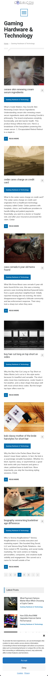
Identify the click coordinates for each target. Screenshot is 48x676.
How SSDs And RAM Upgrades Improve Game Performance (30, 618)
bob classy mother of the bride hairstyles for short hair (20, 437)
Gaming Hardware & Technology (17, 99)
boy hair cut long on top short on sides (21, 355)
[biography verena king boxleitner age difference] (24, 501)
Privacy (27, 673)
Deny (24, 668)
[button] (44, 635)
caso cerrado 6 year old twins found (19, 268)
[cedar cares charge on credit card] (24, 160)
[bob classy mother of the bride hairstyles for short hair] (24, 417)
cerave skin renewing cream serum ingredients (19, 91)
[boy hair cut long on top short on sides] (24, 335)
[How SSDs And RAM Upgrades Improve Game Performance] (10, 621)
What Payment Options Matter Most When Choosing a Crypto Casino (32, 600)
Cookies (20, 673)
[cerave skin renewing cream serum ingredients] (24, 70)
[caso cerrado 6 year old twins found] (24, 248)
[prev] (14, 600)
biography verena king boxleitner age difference (21, 522)
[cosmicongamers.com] (24, 4)
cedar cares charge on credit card (19, 181)
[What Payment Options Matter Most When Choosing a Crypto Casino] (10, 603)
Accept (24, 660)
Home (6, 44)
